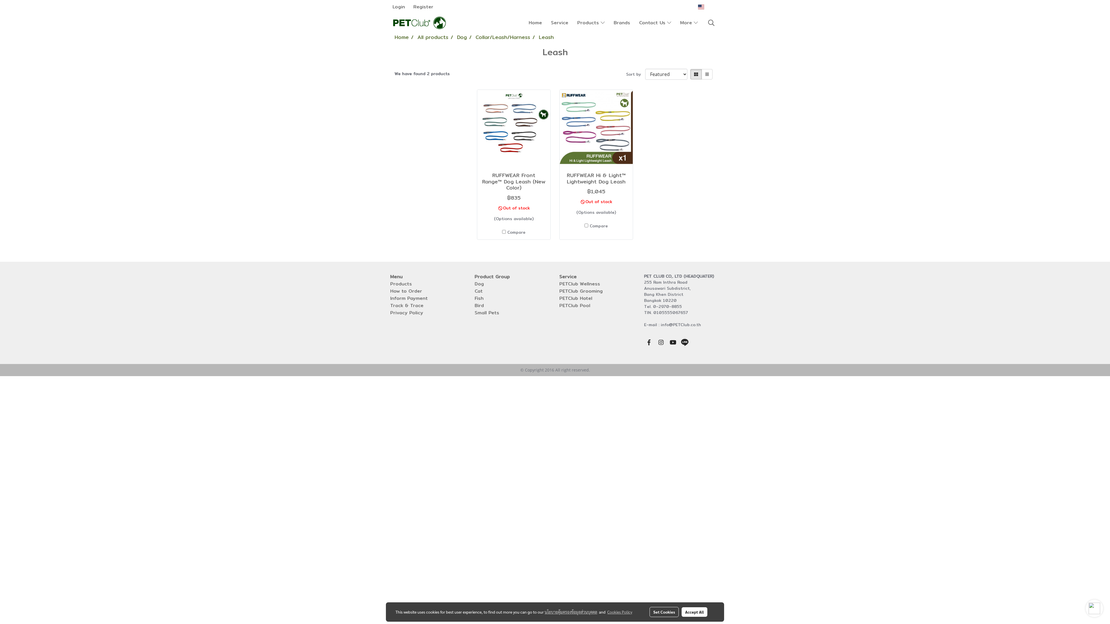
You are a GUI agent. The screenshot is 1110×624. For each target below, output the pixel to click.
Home (535, 22)
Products (589, 22)
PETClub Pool (574, 305)
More (687, 22)
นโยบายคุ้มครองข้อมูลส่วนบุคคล (571, 611)
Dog (479, 283)
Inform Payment (409, 298)
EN (708, 6)
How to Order (406, 291)
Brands (622, 22)
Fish (479, 298)
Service (559, 22)
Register (423, 6)
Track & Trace (406, 305)
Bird (479, 305)
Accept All (694, 611)
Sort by (635, 74)
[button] (711, 22)
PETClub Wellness (579, 283)
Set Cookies (664, 611)
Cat (479, 291)
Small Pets (487, 312)
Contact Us (653, 22)
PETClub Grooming (581, 291)
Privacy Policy (406, 312)
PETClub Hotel (575, 298)
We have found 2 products (422, 74)
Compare (516, 232)
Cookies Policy (619, 611)
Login (399, 6)
